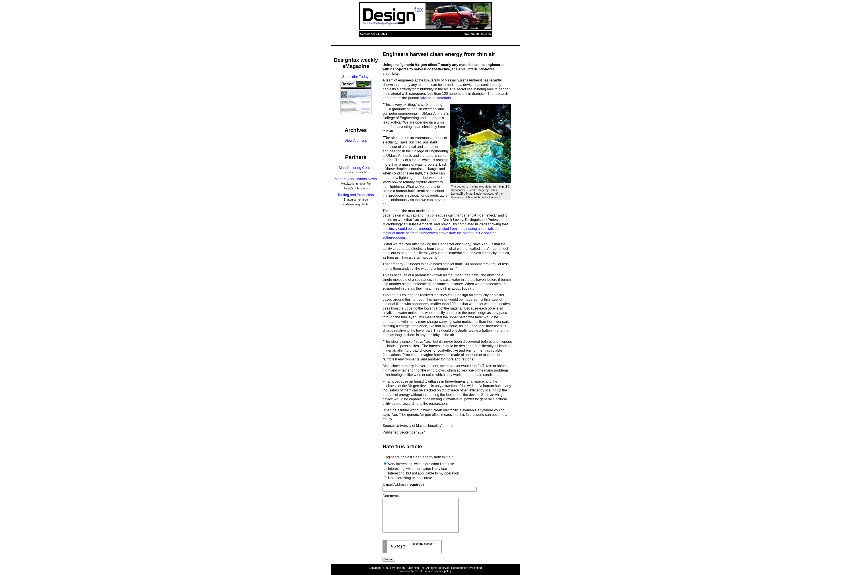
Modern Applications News (356, 179)
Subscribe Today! (355, 77)
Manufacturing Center (356, 168)
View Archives (356, 141)
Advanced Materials (435, 98)
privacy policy (443, 571)
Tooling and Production (356, 195)
